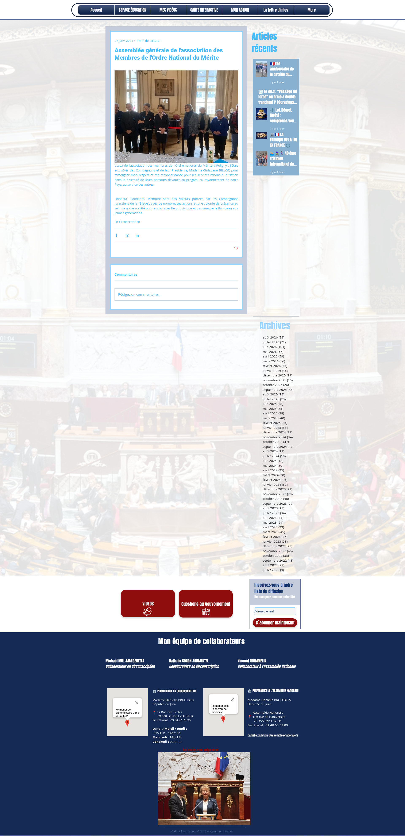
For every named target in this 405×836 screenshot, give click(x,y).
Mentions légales (222, 831)
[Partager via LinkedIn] (137, 235)
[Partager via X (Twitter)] (127, 235)
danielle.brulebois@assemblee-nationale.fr (273, 735)
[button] (240, 10)
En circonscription (127, 222)
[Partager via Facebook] (117, 235)
